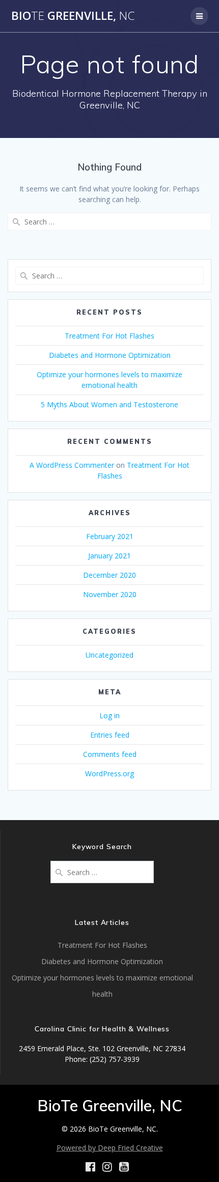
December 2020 (109, 575)
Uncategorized (109, 655)
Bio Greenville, (72, 15)
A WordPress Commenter (72, 465)
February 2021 (109, 536)
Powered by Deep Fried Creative (110, 1147)
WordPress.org (109, 773)
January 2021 (109, 555)
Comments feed (109, 754)
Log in (109, 715)
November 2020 (109, 594)
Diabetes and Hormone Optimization (110, 355)
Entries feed (109, 735)
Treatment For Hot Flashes (109, 336)
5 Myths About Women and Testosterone (109, 404)
